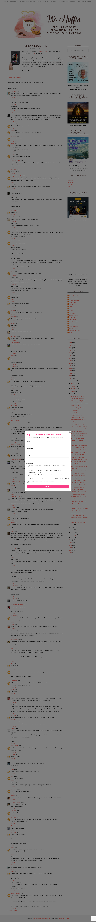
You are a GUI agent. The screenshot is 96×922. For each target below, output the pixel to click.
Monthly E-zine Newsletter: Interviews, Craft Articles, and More (45, 470)
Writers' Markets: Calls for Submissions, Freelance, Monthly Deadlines (47, 475)
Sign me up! (48, 486)
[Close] (70, 432)
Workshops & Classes (35, 472)
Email (28, 441)
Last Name (30, 455)
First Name (30, 448)
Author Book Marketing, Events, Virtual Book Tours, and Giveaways (47, 466)
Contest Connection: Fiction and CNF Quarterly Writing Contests (46, 468)
